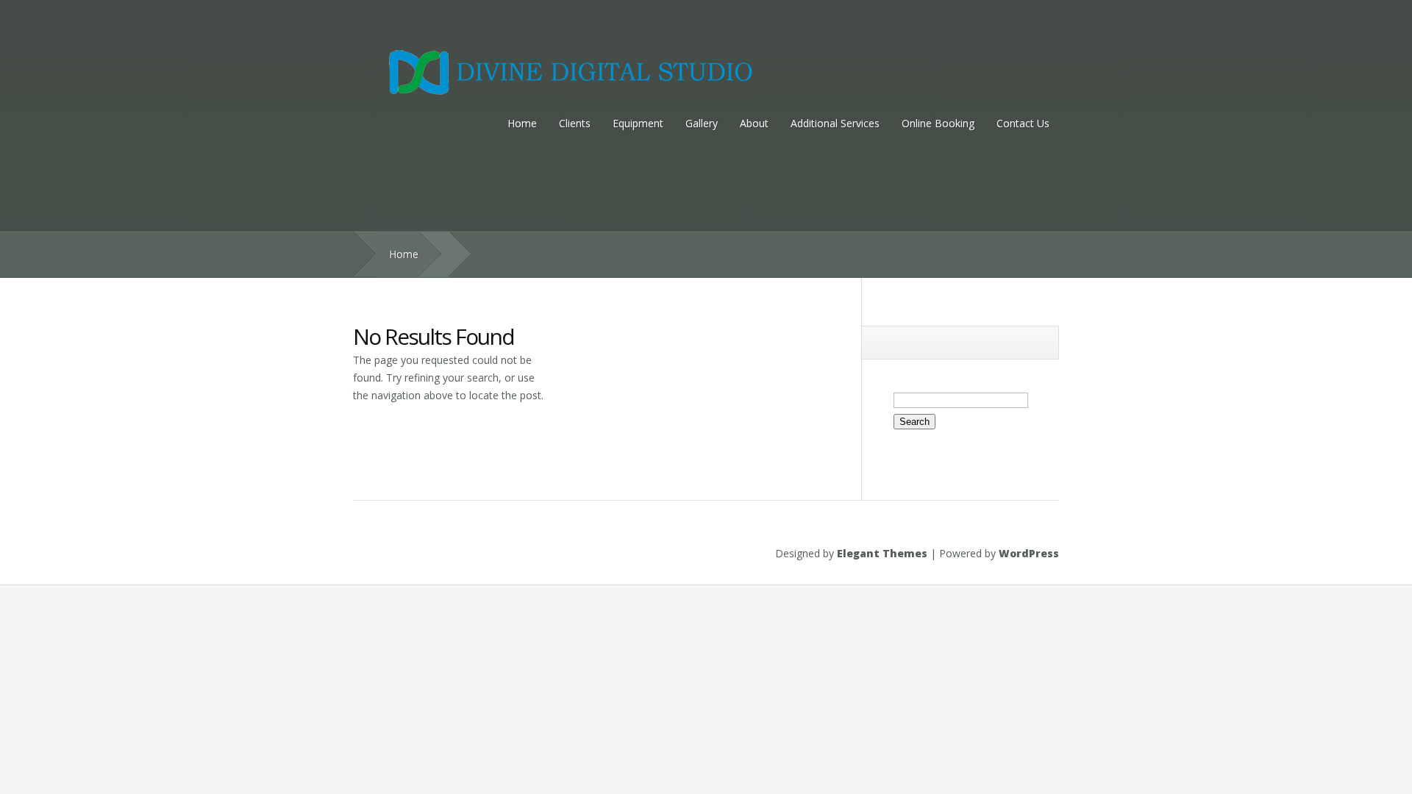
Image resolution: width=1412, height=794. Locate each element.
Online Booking (938, 123)
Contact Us (1022, 123)
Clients (575, 123)
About (754, 123)
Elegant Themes (882, 553)
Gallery (701, 123)
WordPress (1029, 553)
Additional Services (835, 123)
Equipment (638, 123)
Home (522, 123)
